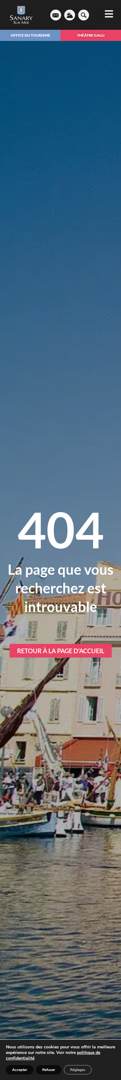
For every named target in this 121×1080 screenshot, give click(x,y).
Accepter (19, 1069)
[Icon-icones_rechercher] (83, 15)
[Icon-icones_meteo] (69, 15)
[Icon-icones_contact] (55, 15)
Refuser (48, 1069)
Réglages (77, 1069)
